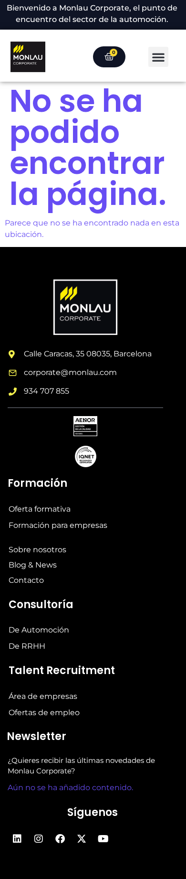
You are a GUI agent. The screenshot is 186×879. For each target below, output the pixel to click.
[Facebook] (60, 838)
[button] (158, 57)
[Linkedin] (17, 838)
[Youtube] (103, 838)
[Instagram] (38, 838)
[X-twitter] (81, 838)
